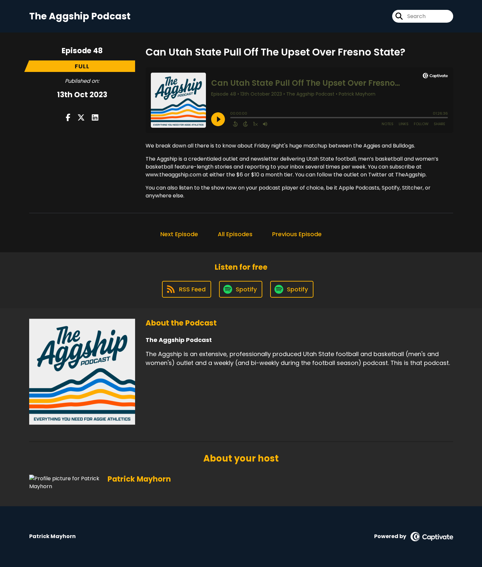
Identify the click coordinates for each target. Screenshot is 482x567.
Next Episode (179, 234)
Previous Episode (297, 234)
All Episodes (235, 234)
